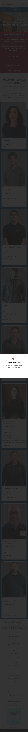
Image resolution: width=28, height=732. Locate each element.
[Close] (26, 355)
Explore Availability (14, 373)
